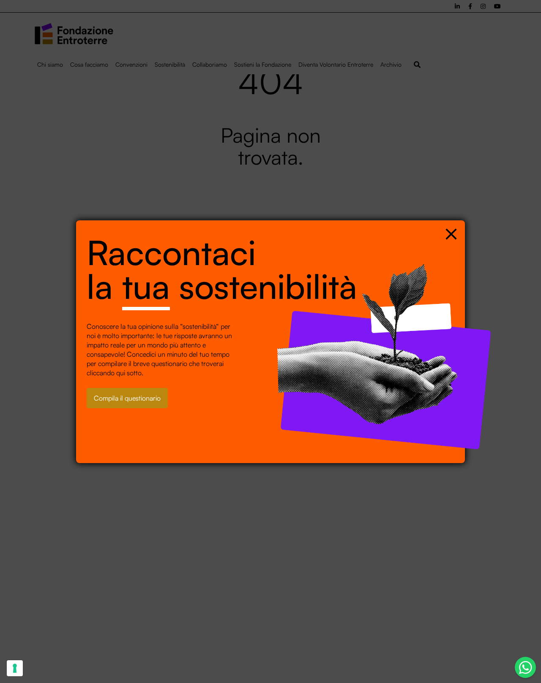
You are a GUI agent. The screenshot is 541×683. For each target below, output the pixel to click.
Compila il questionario (127, 398)
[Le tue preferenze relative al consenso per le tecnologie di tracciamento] (15, 668)
